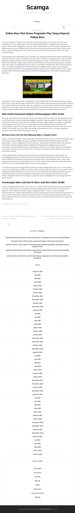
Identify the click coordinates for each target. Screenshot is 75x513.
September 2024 (37, 349)
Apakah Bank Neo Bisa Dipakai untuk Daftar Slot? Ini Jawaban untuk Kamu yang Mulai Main (37, 237)
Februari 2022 (37, 454)
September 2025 (37, 306)
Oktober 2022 (37, 429)
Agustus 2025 (37, 310)
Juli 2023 (37, 398)
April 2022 (37, 447)
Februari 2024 (37, 373)
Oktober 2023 (37, 387)
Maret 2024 (37, 370)
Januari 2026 (37, 292)
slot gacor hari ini (37, 493)
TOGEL (37, 485)
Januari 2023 (37, 419)
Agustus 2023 (37, 394)
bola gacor (37, 489)
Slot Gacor (37, 30)
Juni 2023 (37, 401)
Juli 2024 (37, 356)
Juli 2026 (37, 275)
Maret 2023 (37, 412)
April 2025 (37, 324)
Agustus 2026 (37, 271)
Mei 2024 (37, 363)
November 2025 (37, 299)
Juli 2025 (37, 314)
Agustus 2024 (37, 352)
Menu (38, 22)
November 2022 (37, 426)
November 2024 (37, 342)
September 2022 (37, 433)
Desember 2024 (37, 338)
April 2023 (37, 408)
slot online (37, 468)
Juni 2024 (37, 359)
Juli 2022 (37, 440)
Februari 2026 (37, 289)
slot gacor (37, 473)
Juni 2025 (37, 317)
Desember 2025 (37, 296)
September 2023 (37, 391)
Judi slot (37, 497)
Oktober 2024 (37, 345)
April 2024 (37, 366)
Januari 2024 (37, 377)
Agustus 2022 (37, 436)
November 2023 (37, 384)
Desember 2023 (37, 380)
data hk (37, 477)
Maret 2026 (37, 285)
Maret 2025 (37, 328)
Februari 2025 (37, 331)
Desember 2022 (37, 422)
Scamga (37, 7)
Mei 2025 (37, 321)
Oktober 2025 (37, 303)
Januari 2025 (37, 335)
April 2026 (37, 282)
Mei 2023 (37, 405)
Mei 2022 (37, 443)
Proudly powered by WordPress (28, 509)
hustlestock (53, 509)
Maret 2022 (37, 450)
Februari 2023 (37, 415)
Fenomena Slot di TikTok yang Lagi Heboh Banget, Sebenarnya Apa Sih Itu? (37, 241)
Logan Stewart (22, 204)
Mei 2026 (37, 278)
